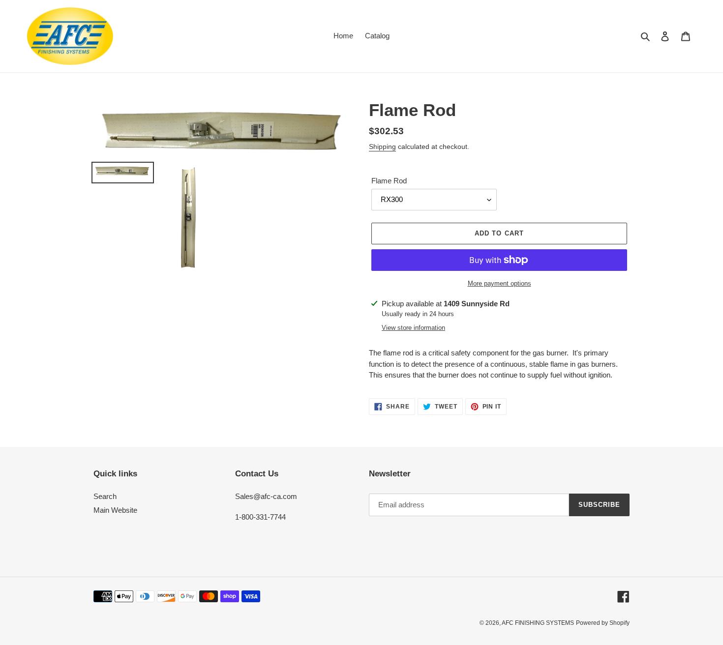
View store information (413, 327)
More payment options (499, 283)
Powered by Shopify (603, 622)
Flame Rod (389, 180)
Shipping (382, 146)
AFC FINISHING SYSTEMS (538, 622)
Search (105, 496)
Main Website (115, 510)
